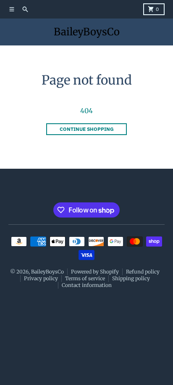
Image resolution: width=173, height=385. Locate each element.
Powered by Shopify (95, 271)
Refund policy (143, 271)
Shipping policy (131, 278)
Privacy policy (41, 278)
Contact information (87, 285)
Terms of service (85, 278)
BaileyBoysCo (87, 31)
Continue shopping (87, 129)
